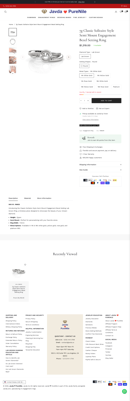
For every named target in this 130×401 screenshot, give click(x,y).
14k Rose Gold (86, 81)
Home (11, 24)
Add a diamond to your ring (89, 125)
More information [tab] (44, 198)
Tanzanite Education (33, 350)
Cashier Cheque (91, 350)
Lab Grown (85, 56)
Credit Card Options (93, 347)
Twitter (107, 352)
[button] (5, 11)
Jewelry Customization (34, 332)
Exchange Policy (11, 337)
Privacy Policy (30, 318)
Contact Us (109, 335)
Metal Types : (90, 71)
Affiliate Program (111, 324)
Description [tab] (13, 198)
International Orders (13, 324)
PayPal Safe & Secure (93, 359)
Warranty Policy (11, 346)
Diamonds (89, 321)
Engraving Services (32, 335)
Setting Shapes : (88, 62)
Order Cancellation (12, 343)
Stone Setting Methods (93, 331)
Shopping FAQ (30, 347)
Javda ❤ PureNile (15, 386)
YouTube (108, 355)
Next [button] (68, 57)
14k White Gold (86, 75)
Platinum (116, 87)
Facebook (108, 343)
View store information (90, 119)
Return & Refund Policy (14, 334)
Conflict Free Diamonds (94, 334)
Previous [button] (23, 57)
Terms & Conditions (32, 325)
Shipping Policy (11, 321)
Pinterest (108, 349)
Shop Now (81, 2)
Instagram (108, 346)
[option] (45, 55)
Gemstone (89, 325)
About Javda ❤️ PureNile (114, 321)
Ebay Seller (109, 358)
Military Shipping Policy (14, 327)
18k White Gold (102, 81)
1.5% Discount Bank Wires (94, 344)
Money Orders (90, 353)
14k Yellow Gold (103, 75)
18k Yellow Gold (87, 87)
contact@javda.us (68, 342)
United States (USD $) (15, 382)
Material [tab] (27, 198)
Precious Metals (91, 328)
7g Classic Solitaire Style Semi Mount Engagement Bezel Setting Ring (18, 289)
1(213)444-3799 (68, 359)
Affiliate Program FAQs (113, 327)
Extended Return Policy (14, 340)
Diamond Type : (89, 52)
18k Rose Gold (103, 87)
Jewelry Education (92, 318)
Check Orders (90, 341)
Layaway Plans (91, 356)
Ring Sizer (29, 344)
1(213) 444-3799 (69, 340)
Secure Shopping (31, 321)
